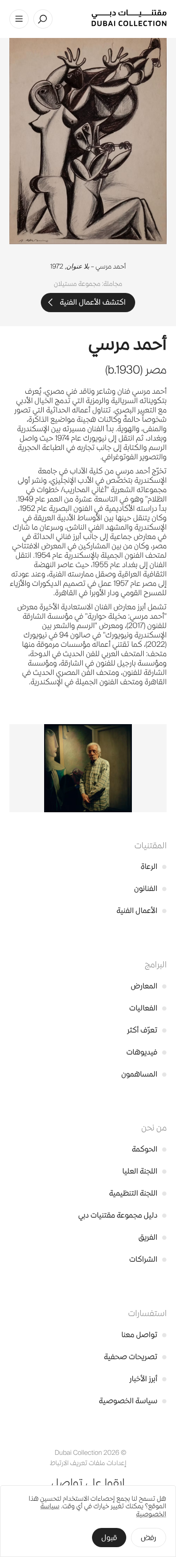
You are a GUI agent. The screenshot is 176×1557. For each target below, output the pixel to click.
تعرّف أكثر (147, 1030)
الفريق (152, 1237)
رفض (148, 1537)
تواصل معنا (144, 1335)
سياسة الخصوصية (133, 1401)
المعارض (149, 986)
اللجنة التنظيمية (138, 1193)
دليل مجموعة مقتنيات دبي (122, 1215)
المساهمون (144, 1074)
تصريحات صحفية (135, 1357)
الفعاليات (148, 1008)
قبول (109, 1537)
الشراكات (148, 1259)
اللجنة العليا (144, 1171)
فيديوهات (146, 1052)
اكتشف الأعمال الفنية (92, 302)
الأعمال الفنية (141, 910)
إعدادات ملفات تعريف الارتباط (88, 1463)
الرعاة (154, 866)
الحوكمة (149, 1149)
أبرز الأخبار (148, 1379)
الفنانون (150, 888)
